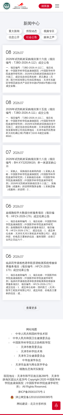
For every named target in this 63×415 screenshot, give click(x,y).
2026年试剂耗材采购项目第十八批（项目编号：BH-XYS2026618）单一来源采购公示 (31, 163)
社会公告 (31, 37)
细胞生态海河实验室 (31, 369)
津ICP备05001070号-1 (31, 391)
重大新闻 (14, 31)
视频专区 (49, 31)
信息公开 (14, 37)
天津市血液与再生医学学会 (31, 364)
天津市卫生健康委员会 (31, 355)
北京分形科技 (38, 403)
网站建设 (22, 403)
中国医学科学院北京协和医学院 (31, 342)
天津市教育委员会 (31, 347)
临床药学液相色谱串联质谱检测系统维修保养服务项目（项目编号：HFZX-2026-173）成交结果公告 (31, 266)
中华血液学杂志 (31, 360)
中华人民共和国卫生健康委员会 (31, 338)
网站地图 (31, 329)
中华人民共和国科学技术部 (31, 333)
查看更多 (31, 307)
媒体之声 (49, 37)
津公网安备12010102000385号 (34, 397)
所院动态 (31, 31)
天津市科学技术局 (31, 351)
